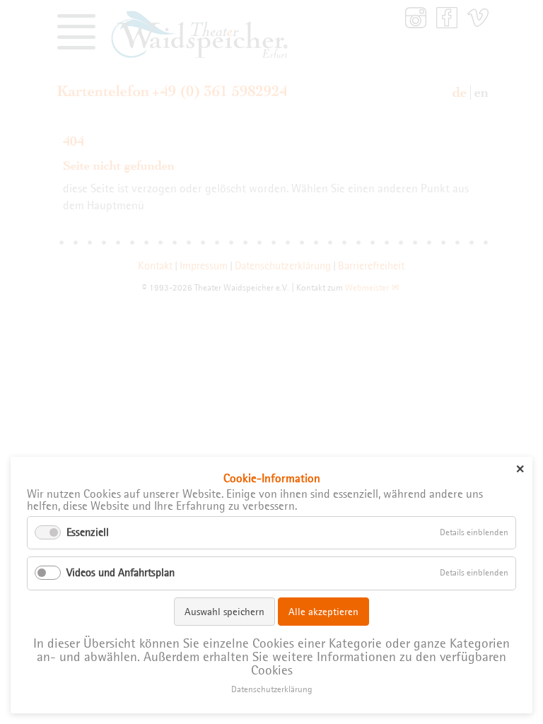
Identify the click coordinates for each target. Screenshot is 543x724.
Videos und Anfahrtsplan (120, 573)
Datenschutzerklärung (272, 689)
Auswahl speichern (224, 611)
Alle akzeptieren (323, 611)
